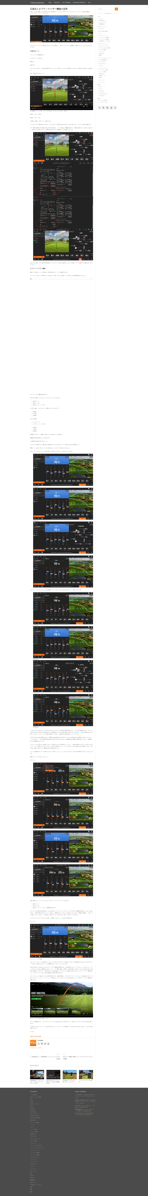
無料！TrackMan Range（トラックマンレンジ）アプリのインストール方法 (85, 1096)
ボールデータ (102, 63)
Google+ (32, 1031)
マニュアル (102, 51)
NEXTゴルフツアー (102, 26)
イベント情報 (102, 71)
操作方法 (84, 11)
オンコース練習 (103, 100)
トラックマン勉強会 (104, 39)
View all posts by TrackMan (36, 1047)
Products (57, 2)
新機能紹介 (102, 24)
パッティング (101, 80)
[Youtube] (48, 1043)
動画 (99, 84)
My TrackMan (66, 2)
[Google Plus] (115, 107)
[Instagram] (42, 1043)
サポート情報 (102, 49)
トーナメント (102, 35)
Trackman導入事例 (102, 31)
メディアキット (101, 82)
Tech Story (101, 29)
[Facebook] (38, 1043)
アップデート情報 (103, 70)
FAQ (89, 2)
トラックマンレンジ (102, 68)
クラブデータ (102, 61)
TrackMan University (79, 2)
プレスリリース (103, 22)
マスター (101, 65)
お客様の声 (102, 20)
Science (101, 90)
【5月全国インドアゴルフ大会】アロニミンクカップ (69, 1081)
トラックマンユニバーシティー (75, 11)
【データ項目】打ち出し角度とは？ (83, 1114)
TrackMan (40, 1040)
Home (49, 2)
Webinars (53, 11)
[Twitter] (45, 1043)
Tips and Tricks (46, 11)
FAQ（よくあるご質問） (35, 11)
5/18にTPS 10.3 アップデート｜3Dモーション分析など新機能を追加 (53, 1082)
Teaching (101, 92)
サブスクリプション (102, 43)
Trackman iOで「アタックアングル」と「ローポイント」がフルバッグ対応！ (37, 1082)
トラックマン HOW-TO (61, 11)
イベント (101, 18)
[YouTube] (111, 107)
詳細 (47, 1018)
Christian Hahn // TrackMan (83, 1113)
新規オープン (102, 75)
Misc (100, 86)
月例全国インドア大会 (104, 41)
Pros (100, 88)
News (99, 16)
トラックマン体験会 (104, 37)
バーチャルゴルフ (103, 102)
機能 (88, 11)
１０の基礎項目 (103, 60)
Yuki (76, 1094)
